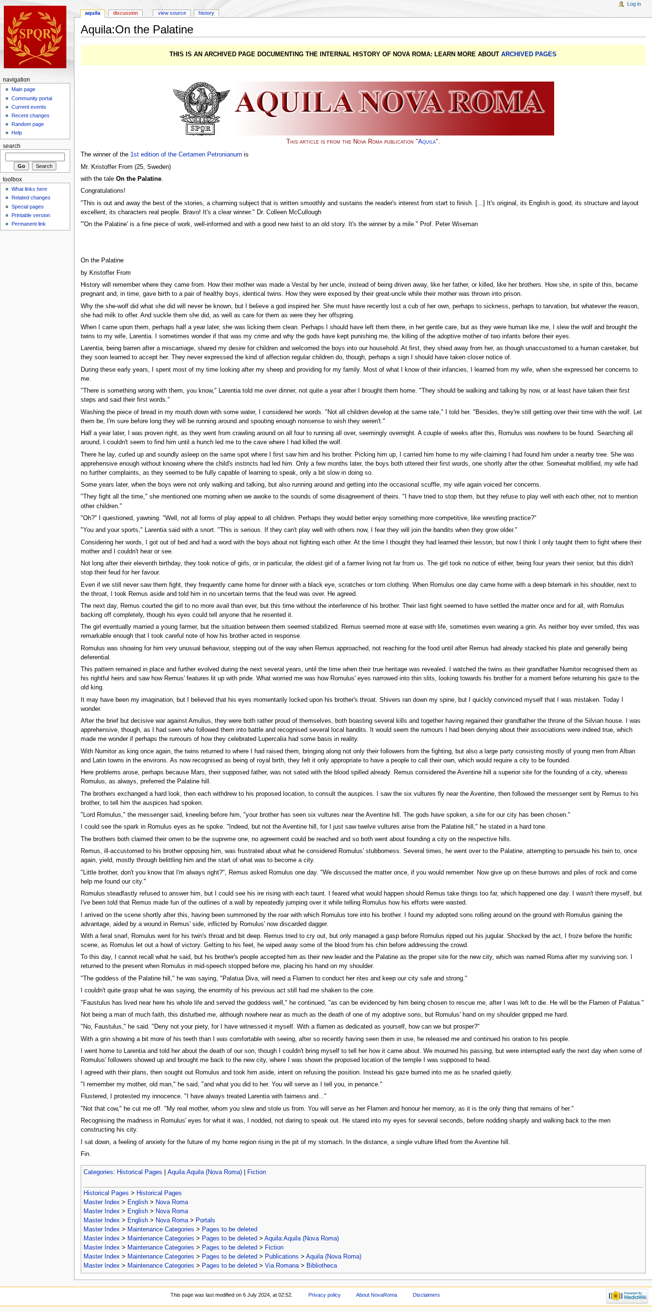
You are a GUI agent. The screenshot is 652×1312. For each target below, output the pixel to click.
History (206, 13)
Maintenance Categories (160, 1229)
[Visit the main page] (37, 37)
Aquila (427, 141)
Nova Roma (172, 1202)
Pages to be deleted (229, 1229)
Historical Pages (139, 1172)
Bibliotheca (321, 1265)
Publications (282, 1256)
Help (16, 132)
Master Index (102, 1202)
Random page (27, 124)
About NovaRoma (376, 1295)
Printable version (30, 215)
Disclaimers (426, 1295)
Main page (23, 89)
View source (172, 13)
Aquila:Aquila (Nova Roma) (205, 1172)
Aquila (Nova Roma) (333, 1256)
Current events (28, 107)
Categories (98, 1172)
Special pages (27, 206)
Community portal (31, 98)
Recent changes (30, 115)
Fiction (256, 1172)
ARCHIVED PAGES (529, 54)
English (137, 1202)
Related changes (31, 197)
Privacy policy (324, 1295)
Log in (634, 4)
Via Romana (282, 1265)
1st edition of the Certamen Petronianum (186, 154)
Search (12, 146)
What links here (29, 189)
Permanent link (28, 224)
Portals (205, 1220)
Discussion (125, 13)
